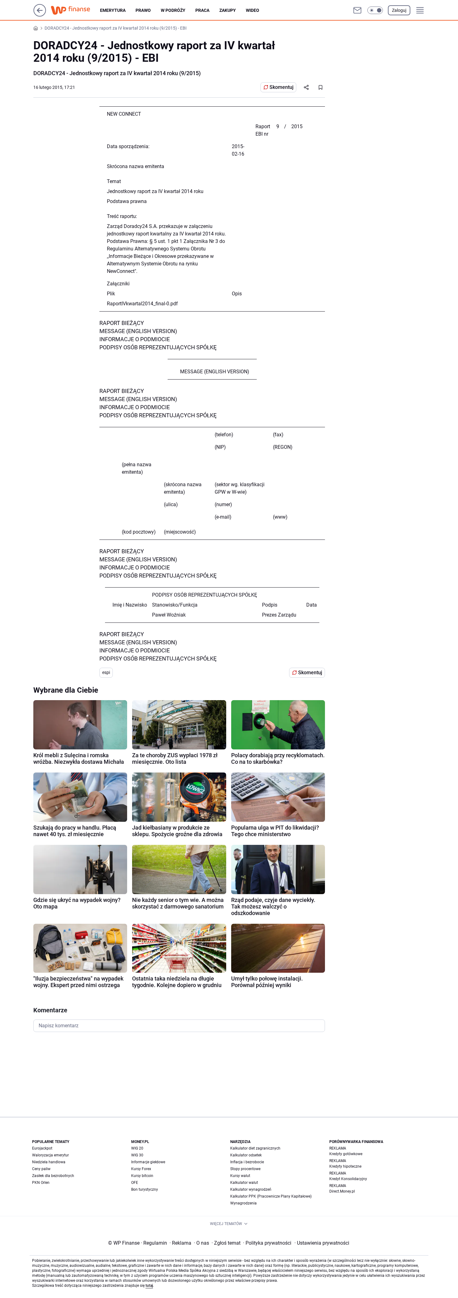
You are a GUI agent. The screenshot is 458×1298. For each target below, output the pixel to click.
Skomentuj (281, 87)
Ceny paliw (41, 1169)
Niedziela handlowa (48, 1162)
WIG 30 (137, 1155)
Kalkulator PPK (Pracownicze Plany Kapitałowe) (271, 1196)
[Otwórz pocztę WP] (357, 10)
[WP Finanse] (75, 10)
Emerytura (113, 10)
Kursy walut (240, 1176)
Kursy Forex (141, 1169)
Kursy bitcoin (142, 1176)
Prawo (143, 10)
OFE (134, 1182)
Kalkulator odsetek (246, 1155)
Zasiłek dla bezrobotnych (53, 1176)
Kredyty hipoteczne (345, 1166)
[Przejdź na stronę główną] (39, 15)
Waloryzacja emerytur (50, 1155)
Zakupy (227, 10)
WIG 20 (137, 1148)
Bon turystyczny (144, 1189)
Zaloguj (399, 10)
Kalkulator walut (244, 1182)
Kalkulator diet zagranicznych (255, 1148)
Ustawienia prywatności (321, 1243)
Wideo (252, 10)
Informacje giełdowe (148, 1162)
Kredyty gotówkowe (345, 1154)
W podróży (173, 10)
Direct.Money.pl (342, 1191)
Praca (202, 10)
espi (106, 672)
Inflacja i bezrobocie (247, 1162)
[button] (375, 10)
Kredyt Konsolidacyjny (348, 1179)
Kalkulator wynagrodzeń (250, 1189)
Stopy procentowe (245, 1169)
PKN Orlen (41, 1182)
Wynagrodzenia (243, 1203)
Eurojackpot (42, 1148)
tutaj (149, 1285)
